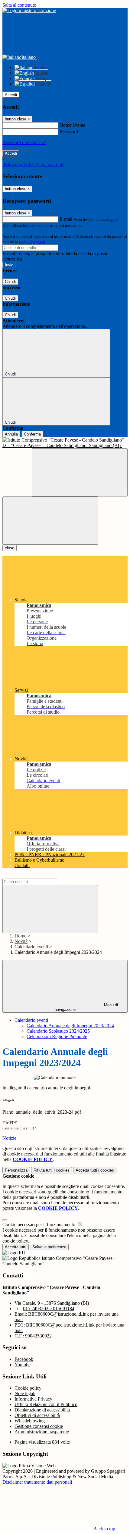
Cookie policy (28, 1388)
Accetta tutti (95, 1170)
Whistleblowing (30, 1420)
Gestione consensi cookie (39, 1426)
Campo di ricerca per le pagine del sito (39, 875)
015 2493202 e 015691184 (48, 1308)
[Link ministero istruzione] (29, 10)
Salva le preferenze (49, 1247)
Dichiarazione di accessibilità (42, 1409)
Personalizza (16, 1170)
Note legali (25, 1393)
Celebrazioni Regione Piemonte (57, 1036)
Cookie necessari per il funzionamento (39, 1224)
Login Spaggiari (32, 242)
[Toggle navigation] (50, 520)
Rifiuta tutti (52, 1170)
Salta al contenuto (19, 5)
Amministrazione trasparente (42, 1431)
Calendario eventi (31, 946)
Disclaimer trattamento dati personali (37, 1482)
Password (69, 131)
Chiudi (10, 281)
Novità (21, 941)
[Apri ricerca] (80, 472)
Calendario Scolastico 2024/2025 (58, 1031)
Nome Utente (72, 125)
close (9, 548)
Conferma (32, 434)
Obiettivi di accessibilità (37, 1415)
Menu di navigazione (86, 1007)
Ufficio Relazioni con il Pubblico (46, 1404)
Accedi (11, 95)
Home (20, 935)
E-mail (66, 219)
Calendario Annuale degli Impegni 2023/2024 (70, 1025)
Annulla (11, 434)
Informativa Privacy (33, 1398)
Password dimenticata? (24, 142)
